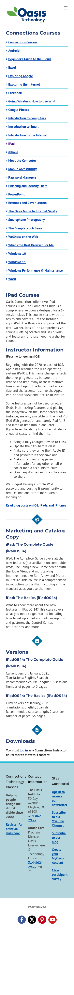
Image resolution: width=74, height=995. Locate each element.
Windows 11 (17, 262)
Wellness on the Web (23, 237)
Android (14, 50)
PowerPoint (16, 194)
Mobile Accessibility (22, 169)
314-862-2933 (35, 818)
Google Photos (18, 110)
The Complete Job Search (26, 228)
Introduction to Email (23, 126)
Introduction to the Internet (28, 135)
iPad (11, 143)
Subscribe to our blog (59, 837)
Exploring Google (20, 76)
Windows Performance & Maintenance (35, 270)
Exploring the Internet (24, 84)
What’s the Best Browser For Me (31, 245)
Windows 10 (17, 253)
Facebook (15, 93)
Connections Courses (22, 42)
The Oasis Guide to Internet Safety (32, 211)
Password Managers (22, 177)
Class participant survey (59, 874)
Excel (12, 67)
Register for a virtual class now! (14, 828)
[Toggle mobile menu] (66, 8)
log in (24, 750)
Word (12, 279)
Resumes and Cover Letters (27, 203)
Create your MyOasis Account (58, 856)
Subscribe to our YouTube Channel (59, 819)
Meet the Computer (22, 160)
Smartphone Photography (26, 219)
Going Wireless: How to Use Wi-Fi (32, 101)
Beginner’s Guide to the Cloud (29, 59)
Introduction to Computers (27, 118)
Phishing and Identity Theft (27, 186)
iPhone (13, 152)
